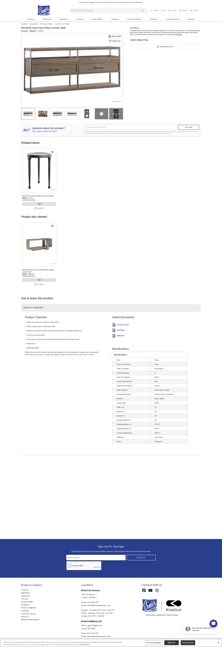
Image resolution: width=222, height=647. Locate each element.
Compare (41, 208)
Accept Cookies (188, 643)
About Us (191, 19)
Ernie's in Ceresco (90, 590)
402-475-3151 (92, 633)
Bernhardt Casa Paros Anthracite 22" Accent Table (38, 196)
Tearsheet (121, 330)
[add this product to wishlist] (52, 152)
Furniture (30, 19)
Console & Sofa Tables (62, 24)
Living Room (33, 24)
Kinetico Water (97, 19)
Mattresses (47, 19)
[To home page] (44, 10)
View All (116, 114)
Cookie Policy (85, 644)
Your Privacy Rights (153, 643)
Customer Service (172, 19)
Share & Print (116, 36)
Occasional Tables (46, 24)
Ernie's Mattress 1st (91, 621)
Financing (153, 19)
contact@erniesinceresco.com (98, 605)
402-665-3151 (92, 602)
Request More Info (167, 47)
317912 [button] (40, 31)
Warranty (120, 336)
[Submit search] (143, 11)
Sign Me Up (141, 558)
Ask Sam (188, 127)
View (39, 204)
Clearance (115, 19)
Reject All (171, 643)
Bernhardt (24, 31)
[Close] (218, 642)
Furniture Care (123, 325)
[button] (151, 10)
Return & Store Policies (30, 619)
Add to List (116, 41)
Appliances (64, 19)
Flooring (80, 19)
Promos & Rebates (134, 19)
